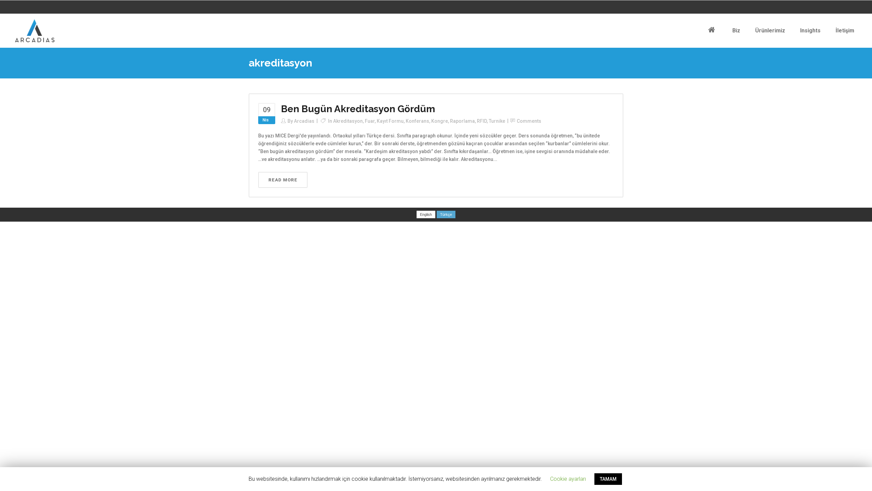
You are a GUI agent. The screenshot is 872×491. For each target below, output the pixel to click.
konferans (417, 121)
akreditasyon (348, 121)
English (426, 214)
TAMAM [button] (608, 479)
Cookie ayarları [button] (568, 479)
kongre (439, 121)
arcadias (304, 121)
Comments (529, 121)
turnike (497, 121)
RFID (482, 121)
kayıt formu (390, 121)
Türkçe (446, 214)
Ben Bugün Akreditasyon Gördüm (358, 109)
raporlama (462, 121)
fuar (370, 121)
